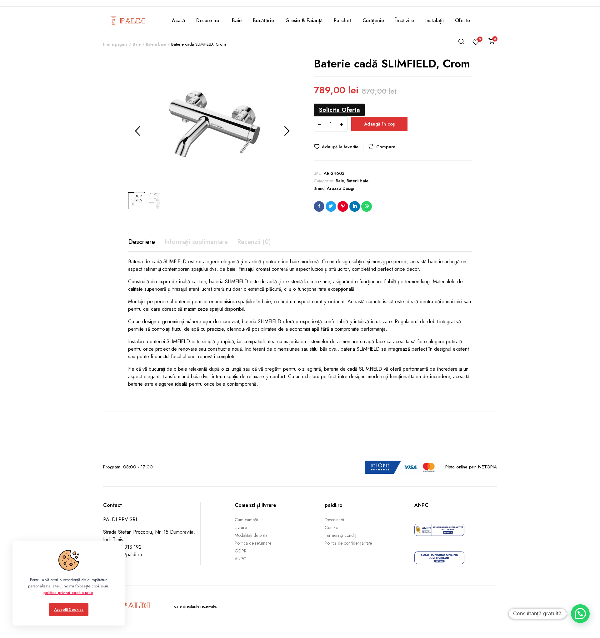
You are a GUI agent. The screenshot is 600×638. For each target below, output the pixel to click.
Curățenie (373, 20)
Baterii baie (358, 181)
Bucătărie (263, 20)
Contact (332, 527)
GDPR (241, 551)
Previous (137, 130)
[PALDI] (128, 21)
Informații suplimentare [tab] (196, 241)
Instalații (434, 20)
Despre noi (208, 20)
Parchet (342, 20)
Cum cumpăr (246, 520)
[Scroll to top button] (586, 624)
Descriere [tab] (141, 241)
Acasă (178, 20)
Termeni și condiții (341, 535)
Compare (385, 147)
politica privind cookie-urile (67, 593)
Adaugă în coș (379, 124)
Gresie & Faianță (303, 20)
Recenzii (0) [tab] (254, 241)
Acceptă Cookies (69, 609)
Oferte (462, 20)
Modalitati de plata (251, 535)
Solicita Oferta (339, 109)
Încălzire (404, 20)
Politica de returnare (253, 543)
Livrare (241, 527)
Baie (237, 20)
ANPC (240, 559)
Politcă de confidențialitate (348, 543)
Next (286, 130)
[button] (139, 198)
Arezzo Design (341, 188)
